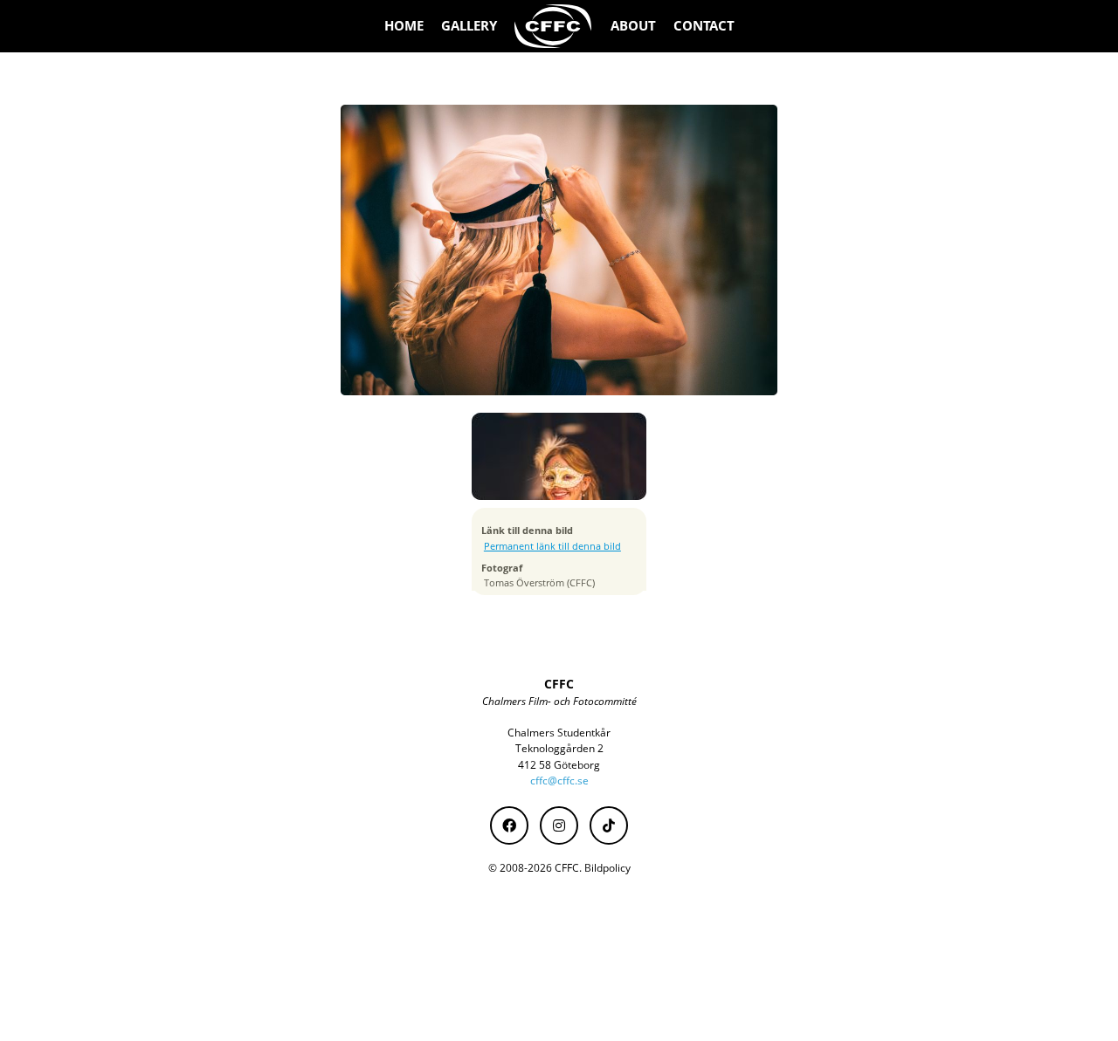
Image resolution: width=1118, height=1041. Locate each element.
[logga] (553, 26)
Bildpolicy (607, 867)
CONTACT (704, 25)
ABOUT (633, 25)
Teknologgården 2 (559, 748)
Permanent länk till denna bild (552, 546)
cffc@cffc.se (559, 780)
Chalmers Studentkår (559, 732)
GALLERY (469, 25)
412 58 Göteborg (559, 764)
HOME (404, 25)
